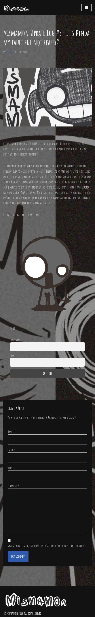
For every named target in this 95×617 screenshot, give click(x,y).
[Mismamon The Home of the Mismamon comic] (16, 7)
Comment (13, 486)
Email (12, 355)
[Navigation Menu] (86, 7)
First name (15, 340)
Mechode (9, 52)
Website (11, 468)
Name (11, 432)
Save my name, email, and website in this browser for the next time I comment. (47, 546)
